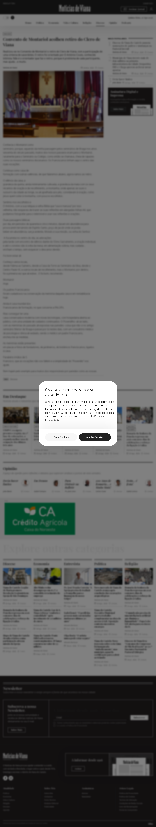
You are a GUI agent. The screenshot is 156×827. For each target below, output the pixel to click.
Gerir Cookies (61, 437)
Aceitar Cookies (94, 437)
